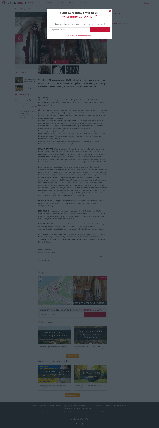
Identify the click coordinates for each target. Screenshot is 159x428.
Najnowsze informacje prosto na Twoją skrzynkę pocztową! (79, 24)
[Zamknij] (110, 11)
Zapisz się (100, 30)
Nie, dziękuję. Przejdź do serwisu (79, 36)
